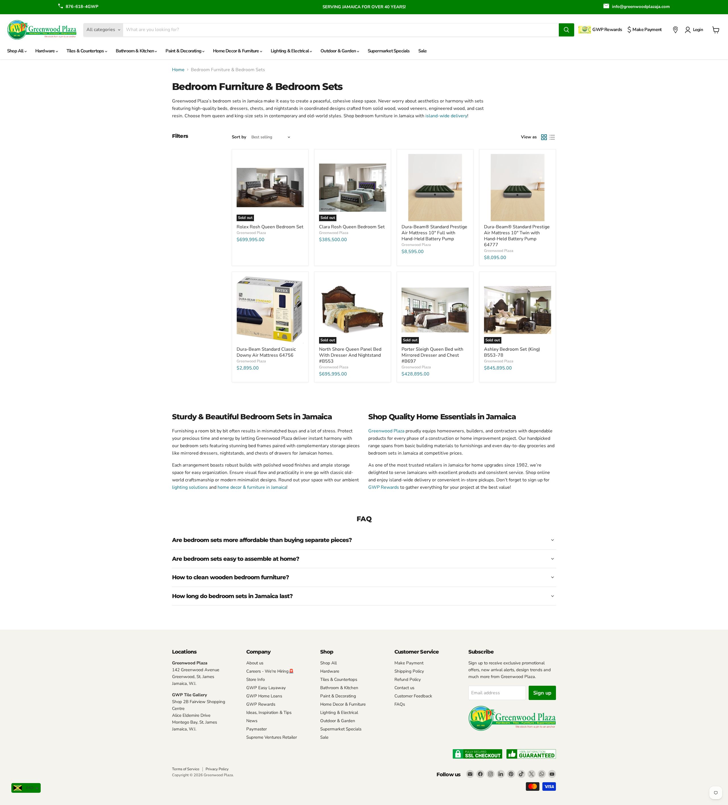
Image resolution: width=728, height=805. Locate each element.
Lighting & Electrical (290, 51)
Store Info (255, 679)
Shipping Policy (409, 671)
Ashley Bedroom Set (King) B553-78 (512, 352)
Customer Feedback (413, 696)
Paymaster (256, 729)
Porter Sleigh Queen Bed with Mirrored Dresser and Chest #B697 (432, 355)
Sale (422, 51)
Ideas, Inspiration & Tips (268, 712)
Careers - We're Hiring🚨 (270, 671)
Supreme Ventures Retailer (271, 737)
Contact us (404, 688)
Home (178, 69)
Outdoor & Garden (338, 51)
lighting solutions (190, 487)
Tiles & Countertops (86, 51)
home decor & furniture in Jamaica (252, 487)
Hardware (45, 51)
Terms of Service (185, 769)
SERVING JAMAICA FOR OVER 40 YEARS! (364, 7)
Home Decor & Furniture (236, 51)
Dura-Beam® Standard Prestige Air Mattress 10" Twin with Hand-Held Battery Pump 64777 (517, 236)
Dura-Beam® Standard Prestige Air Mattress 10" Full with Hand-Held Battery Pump (434, 233)
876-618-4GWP (82, 6)
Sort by (239, 137)
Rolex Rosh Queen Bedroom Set (270, 227)
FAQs (399, 704)
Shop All (15, 51)
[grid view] (544, 137)
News (251, 721)
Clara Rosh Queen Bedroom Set (352, 227)
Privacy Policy (217, 769)
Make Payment (408, 663)
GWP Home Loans (264, 696)
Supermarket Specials (389, 51)
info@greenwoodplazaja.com (641, 6)
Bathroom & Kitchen (135, 51)
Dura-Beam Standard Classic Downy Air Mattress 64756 (266, 352)
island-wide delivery (446, 116)
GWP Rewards (383, 487)
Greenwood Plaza (251, 232)
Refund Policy (407, 679)
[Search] (566, 29)
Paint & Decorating (184, 51)
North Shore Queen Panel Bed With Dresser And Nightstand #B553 (350, 355)
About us (254, 663)
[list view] (552, 137)
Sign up (542, 692)
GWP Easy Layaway (266, 688)
